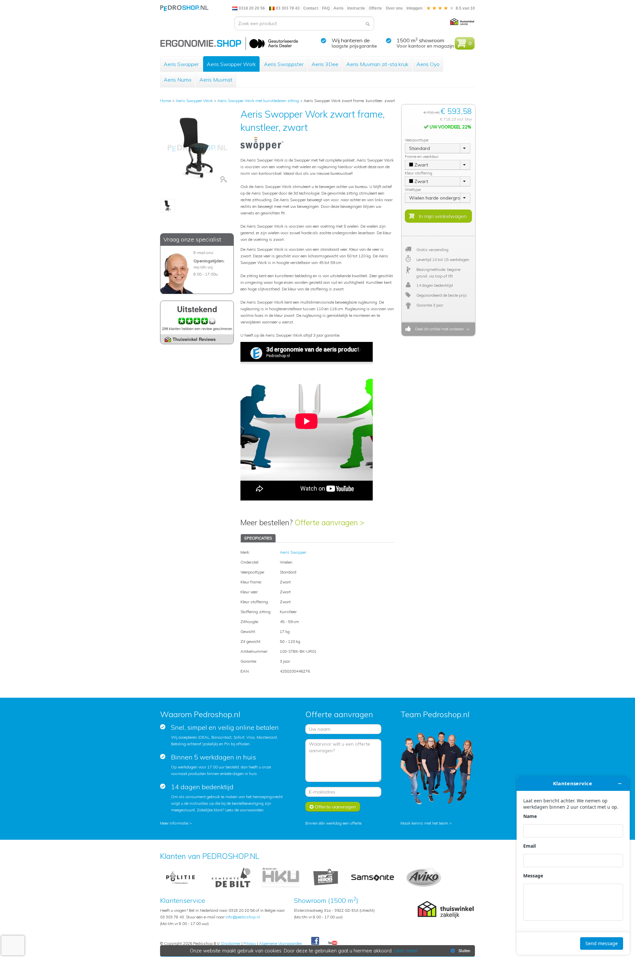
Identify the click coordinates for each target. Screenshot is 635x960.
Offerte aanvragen (335, 807)
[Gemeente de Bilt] (231, 876)
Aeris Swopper (181, 64)
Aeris (338, 8)
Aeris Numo (177, 79)
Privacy (249, 943)
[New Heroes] (325, 876)
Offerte (375, 8)
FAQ (326, 8)
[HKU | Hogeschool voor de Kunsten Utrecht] (280, 876)
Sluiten (464, 950)
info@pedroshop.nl (243, 916)
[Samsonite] (373, 876)
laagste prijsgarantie (354, 46)
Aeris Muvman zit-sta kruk (377, 64)
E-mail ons (203, 252)
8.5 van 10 (465, 8)
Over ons (394, 8)
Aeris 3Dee (325, 64)
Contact (310, 8)
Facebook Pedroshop (315, 941)
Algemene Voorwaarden (280, 943)
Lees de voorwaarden (244, 809)
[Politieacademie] (180, 876)
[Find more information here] (573, 865)
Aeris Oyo (428, 64)
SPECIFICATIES (258, 537)
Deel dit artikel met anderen (438, 328)
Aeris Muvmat (216, 79)
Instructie (356, 8)
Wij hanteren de (351, 40)
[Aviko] (423, 876)
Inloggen (414, 8)
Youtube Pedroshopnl (332, 943)
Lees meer (406, 951)
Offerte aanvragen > (329, 522)
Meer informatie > (176, 823)
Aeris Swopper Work (231, 64)
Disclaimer (230, 943)
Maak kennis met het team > (426, 823)
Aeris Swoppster (284, 64)
